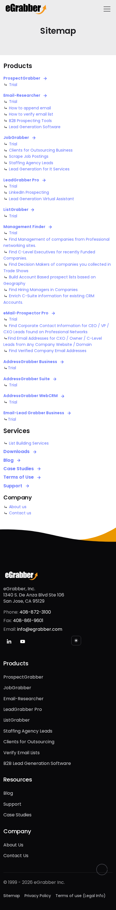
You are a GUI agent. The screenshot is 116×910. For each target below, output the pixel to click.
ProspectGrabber (22, 78)
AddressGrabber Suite (27, 379)
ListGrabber (15, 209)
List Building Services (29, 443)
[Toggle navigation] (107, 9)
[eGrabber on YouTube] (22, 641)
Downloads (17, 452)
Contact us (20, 513)
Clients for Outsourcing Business (41, 150)
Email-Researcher (22, 95)
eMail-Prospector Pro (26, 313)
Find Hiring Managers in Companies (43, 289)
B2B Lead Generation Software (37, 763)
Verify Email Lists (21, 752)
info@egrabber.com (39, 629)
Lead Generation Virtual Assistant (41, 199)
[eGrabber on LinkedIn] (9, 641)
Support (13, 486)
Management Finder (24, 226)
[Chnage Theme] (76, 640)
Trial (13, 84)
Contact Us (15, 855)
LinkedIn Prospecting (29, 192)
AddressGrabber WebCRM (31, 395)
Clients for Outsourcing (28, 741)
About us (17, 507)
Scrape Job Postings (28, 156)
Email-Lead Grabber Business (34, 413)
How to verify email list (31, 114)
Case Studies (19, 469)
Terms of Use (19, 477)
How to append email (30, 108)
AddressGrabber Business (30, 361)
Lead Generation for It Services (39, 169)
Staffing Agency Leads (31, 163)
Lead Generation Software (35, 127)
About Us (13, 845)
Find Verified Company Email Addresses (47, 350)
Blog (9, 460)
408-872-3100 (35, 612)
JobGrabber (16, 137)
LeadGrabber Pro (21, 180)
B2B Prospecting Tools (30, 120)
